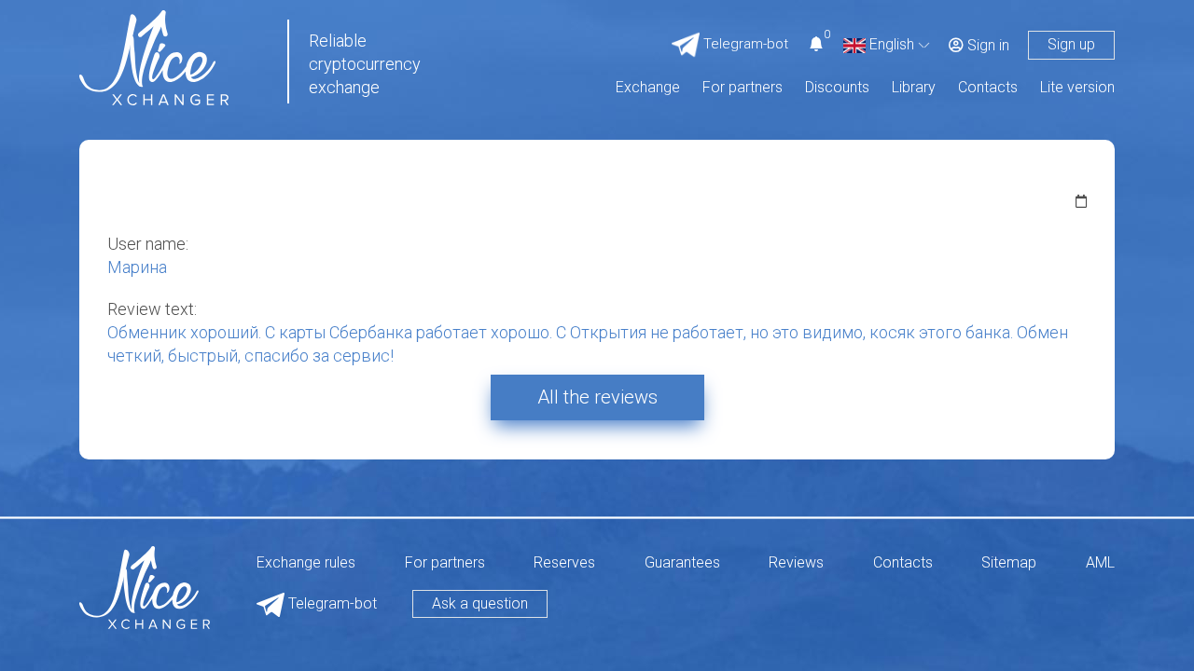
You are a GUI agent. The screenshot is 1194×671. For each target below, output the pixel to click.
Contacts (988, 88)
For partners (742, 88)
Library (914, 88)
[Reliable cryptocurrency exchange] (154, 56)
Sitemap (1008, 563)
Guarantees (682, 563)
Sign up (1071, 44)
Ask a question (480, 603)
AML (1100, 563)
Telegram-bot (331, 603)
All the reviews (597, 397)
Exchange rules (306, 563)
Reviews (796, 563)
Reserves (564, 563)
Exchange (648, 88)
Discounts (837, 88)
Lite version (1077, 88)
